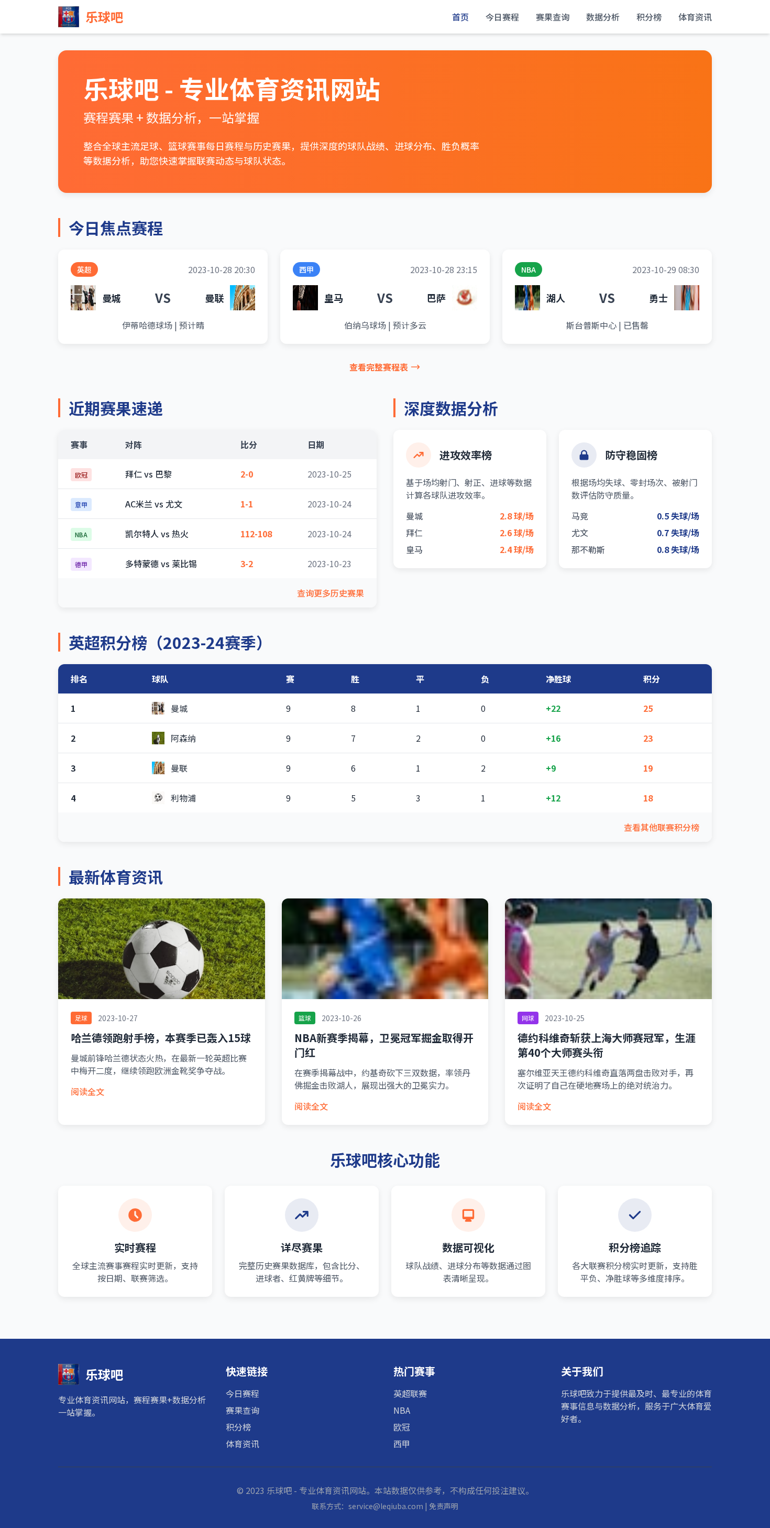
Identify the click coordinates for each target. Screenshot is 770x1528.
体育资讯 (695, 16)
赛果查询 (552, 16)
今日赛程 (502, 16)
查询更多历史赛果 (330, 593)
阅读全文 (87, 1091)
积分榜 (649, 16)
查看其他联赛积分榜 (661, 827)
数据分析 (603, 16)
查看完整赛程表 (378, 367)
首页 (460, 16)
